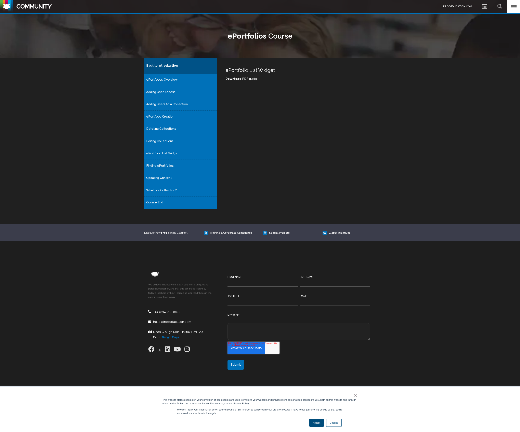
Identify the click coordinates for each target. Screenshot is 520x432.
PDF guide (241, 79)
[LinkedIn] (167, 349)
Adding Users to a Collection (167, 104)
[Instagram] (187, 349)
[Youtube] (177, 349)
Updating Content (159, 178)
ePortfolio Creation (160, 116)
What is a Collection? (161, 190)
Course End (154, 202)
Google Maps (170, 337)
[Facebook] (151, 349)
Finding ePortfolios (160, 165)
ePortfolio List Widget (162, 153)
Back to (162, 65)
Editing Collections (159, 141)
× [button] (354, 394)
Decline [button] (334, 422)
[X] (159, 349)
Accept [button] (316, 422)
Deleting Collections (161, 129)
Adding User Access (161, 92)
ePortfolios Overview (162, 79)
